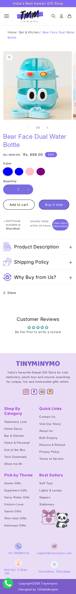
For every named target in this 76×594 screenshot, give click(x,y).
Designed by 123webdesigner (38, 589)
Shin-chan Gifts (15, 518)
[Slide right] (47, 127)
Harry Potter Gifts (17, 497)
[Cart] (69, 16)
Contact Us (47, 416)
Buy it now (54, 205)
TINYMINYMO (38, 364)
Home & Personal (17, 442)
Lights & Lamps (50, 490)
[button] (38, 246)
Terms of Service (51, 458)
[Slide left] (28, 127)
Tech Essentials (15, 456)
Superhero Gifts (15, 490)
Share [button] (11, 292)
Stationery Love (15, 421)
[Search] (53, 16)
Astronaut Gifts (15, 525)
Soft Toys (46, 483)
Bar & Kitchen (29, 32)
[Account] (61, 16)
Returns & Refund (52, 444)
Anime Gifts (12, 483)
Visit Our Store (50, 424)
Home (12, 32)
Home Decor (13, 428)
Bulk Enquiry (48, 437)
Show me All (13, 463)
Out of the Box (14, 450)
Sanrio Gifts (12, 511)
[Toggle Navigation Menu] (6, 16)
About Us (46, 431)
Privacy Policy (49, 451)
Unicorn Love (13, 504)
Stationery (46, 504)
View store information (60, 224)
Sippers (44, 497)
